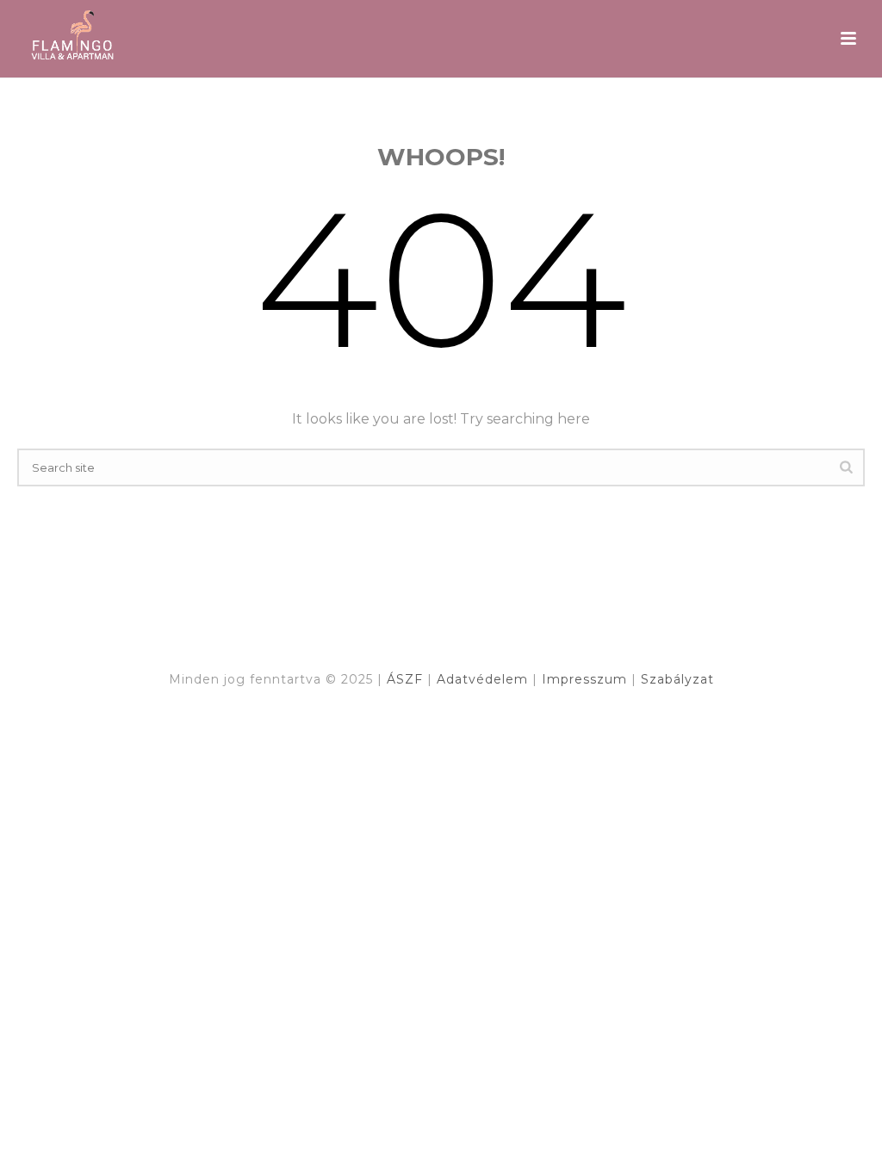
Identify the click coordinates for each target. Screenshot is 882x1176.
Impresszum (586, 679)
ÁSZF (407, 679)
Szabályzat (677, 679)
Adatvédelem (484, 679)
